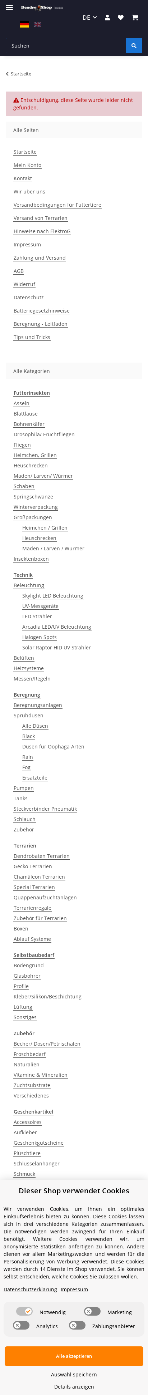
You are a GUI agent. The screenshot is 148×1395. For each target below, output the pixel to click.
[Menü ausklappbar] (9, 4)
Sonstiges (25, 1017)
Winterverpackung (36, 507)
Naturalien (27, 1064)
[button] (107, 17)
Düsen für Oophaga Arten (53, 746)
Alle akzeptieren (74, 1356)
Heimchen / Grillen (45, 527)
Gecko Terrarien (33, 866)
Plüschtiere (27, 1153)
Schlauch (25, 819)
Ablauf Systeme (32, 938)
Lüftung (23, 1006)
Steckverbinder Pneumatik (45, 808)
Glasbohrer (27, 975)
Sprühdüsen (28, 715)
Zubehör (24, 829)
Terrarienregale (32, 907)
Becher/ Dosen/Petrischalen (47, 1043)
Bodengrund (29, 965)
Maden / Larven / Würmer (53, 548)
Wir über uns (29, 191)
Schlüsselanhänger (37, 1163)
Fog (26, 767)
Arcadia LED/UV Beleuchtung (56, 626)
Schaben (24, 486)
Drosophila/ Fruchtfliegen (44, 434)
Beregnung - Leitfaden (41, 323)
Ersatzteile (34, 777)
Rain (27, 756)
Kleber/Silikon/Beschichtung (48, 996)
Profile (21, 986)
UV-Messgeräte (40, 606)
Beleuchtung (29, 585)
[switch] (24, 1311)
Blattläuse (26, 413)
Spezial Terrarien (34, 887)
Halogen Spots (39, 637)
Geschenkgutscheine (39, 1142)
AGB (19, 270)
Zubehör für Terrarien (40, 918)
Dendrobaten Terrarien (42, 856)
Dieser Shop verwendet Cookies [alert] (74, 1190)
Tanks (21, 798)
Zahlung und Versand (40, 257)
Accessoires (28, 1122)
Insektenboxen (31, 558)
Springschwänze (33, 496)
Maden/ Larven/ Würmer (43, 475)
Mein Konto (27, 165)
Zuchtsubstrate (32, 1085)
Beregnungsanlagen (38, 705)
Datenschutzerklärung (30, 1289)
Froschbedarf (30, 1054)
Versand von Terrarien (41, 218)
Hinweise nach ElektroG (42, 231)
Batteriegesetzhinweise (42, 310)
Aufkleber (25, 1132)
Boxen (21, 928)
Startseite (25, 151)
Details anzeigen (74, 1386)
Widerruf (24, 284)
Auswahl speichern (74, 1374)
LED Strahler (37, 616)
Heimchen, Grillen (35, 455)
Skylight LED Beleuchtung (52, 595)
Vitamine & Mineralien (41, 1074)
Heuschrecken (31, 465)
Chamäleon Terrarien (39, 876)
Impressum (27, 244)
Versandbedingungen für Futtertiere (57, 204)
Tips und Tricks (32, 337)
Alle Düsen (35, 725)
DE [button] (86, 17)
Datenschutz (29, 297)
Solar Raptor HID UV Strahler (56, 647)
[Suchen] (134, 45)
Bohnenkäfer (29, 424)
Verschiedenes (31, 1095)
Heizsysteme (29, 668)
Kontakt (23, 178)
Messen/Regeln (32, 678)
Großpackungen (33, 517)
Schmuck (24, 1173)
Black (28, 736)
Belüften (24, 657)
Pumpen (24, 788)
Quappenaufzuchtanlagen (45, 897)
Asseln (21, 403)
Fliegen (22, 444)
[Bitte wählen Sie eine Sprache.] (25, 23)
